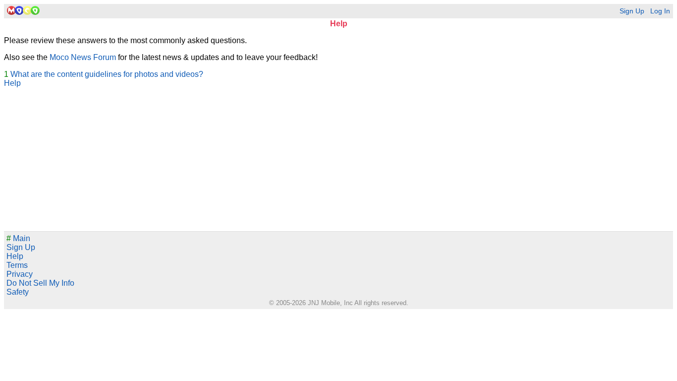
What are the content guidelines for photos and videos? (106, 74)
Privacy (19, 274)
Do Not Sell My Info (40, 283)
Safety (17, 292)
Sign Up (632, 11)
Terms (17, 265)
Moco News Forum (83, 57)
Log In (660, 11)
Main (18, 238)
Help (12, 83)
